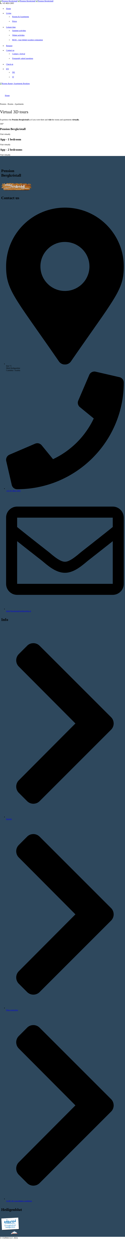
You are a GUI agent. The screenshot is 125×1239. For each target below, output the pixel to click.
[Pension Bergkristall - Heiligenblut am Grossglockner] (8, 1)
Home (7, 95)
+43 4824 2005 (8, 3)
